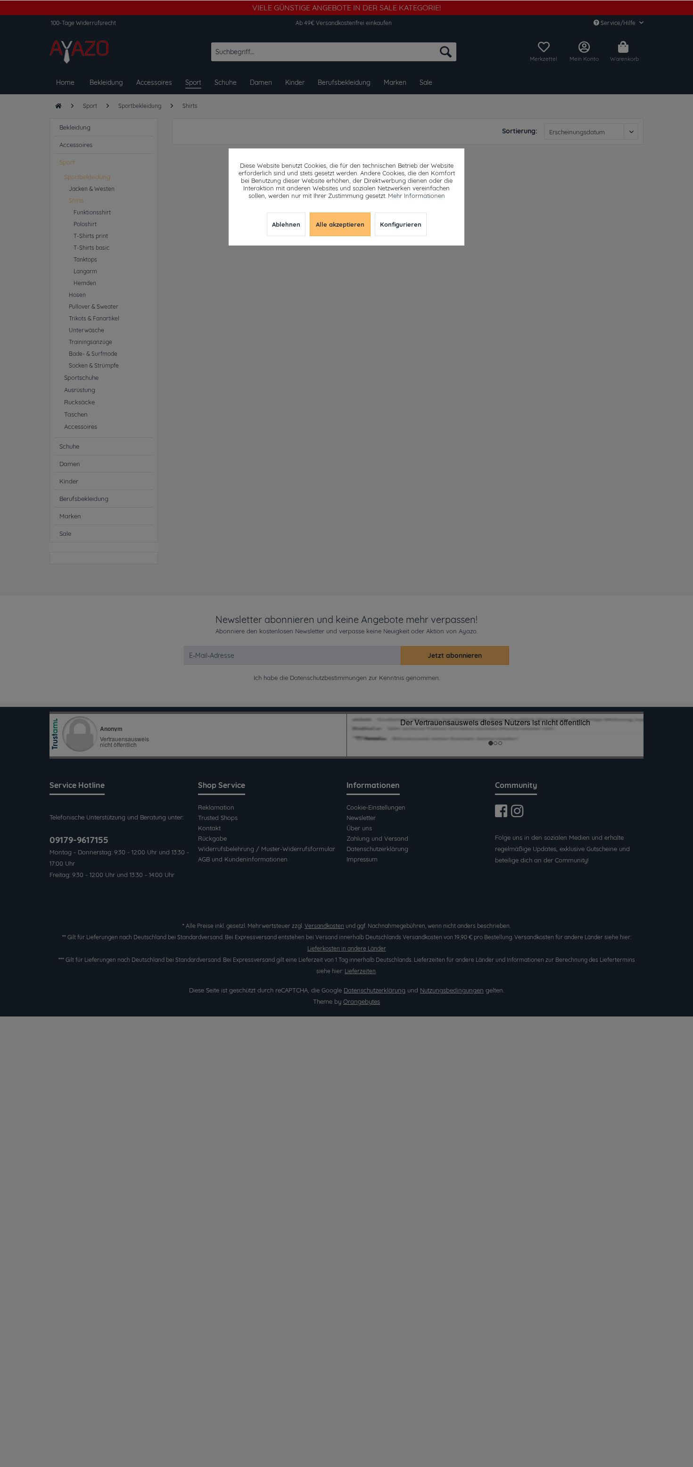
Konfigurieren (400, 224)
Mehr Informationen (416, 195)
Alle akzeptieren (340, 224)
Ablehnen (286, 224)
